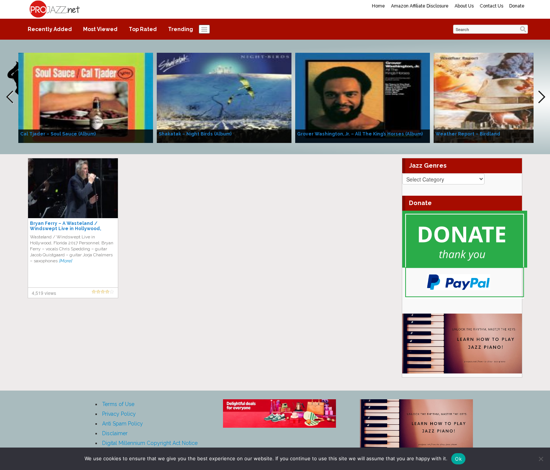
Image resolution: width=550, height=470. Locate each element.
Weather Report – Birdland (468, 134)
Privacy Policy (119, 414)
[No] (540, 459)
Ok (458, 459)
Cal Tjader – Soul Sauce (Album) (58, 134)
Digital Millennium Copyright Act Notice (150, 443)
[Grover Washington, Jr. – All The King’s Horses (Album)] (362, 97)
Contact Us (491, 6)
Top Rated (143, 29)
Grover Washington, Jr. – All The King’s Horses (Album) (360, 134)
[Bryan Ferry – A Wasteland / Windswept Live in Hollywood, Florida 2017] (73, 187)
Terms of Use (118, 404)
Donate (517, 6)
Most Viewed (100, 29)
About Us (464, 6)
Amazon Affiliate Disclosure (420, 6)
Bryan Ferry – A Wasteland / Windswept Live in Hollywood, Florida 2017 (65, 228)
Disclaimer (115, 433)
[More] (65, 260)
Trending (180, 29)
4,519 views (44, 293)
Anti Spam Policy (122, 424)
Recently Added (50, 29)
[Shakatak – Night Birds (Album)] (224, 97)
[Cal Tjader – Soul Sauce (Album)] (85, 97)
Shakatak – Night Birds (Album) (195, 134)
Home (378, 6)
